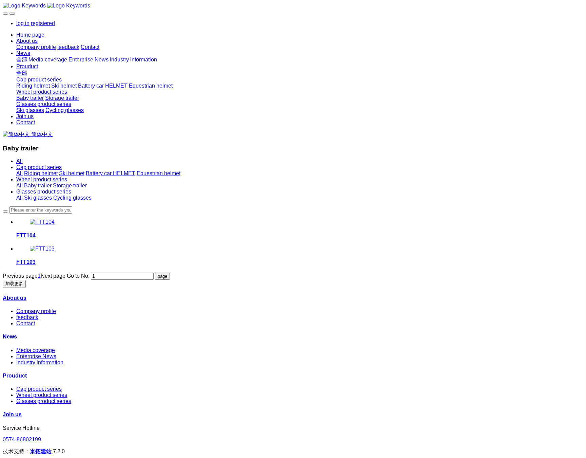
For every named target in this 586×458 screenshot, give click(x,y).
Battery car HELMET (110, 173)
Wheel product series (41, 179)
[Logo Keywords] (293, 6)
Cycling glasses (72, 198)
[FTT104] (42, 222)
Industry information (39, 362)
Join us (12, 414)
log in (23, 23)
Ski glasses (38, 198)
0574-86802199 (22, 439)
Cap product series (39, 167)
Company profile (36, 311)
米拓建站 (41, 451)
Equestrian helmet (158, 173)
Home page (30, 35)
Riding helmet (41, 173)
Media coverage (35, 350)
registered (43, 23)
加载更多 (14, 283)
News (10, 337)
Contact (25, 323)
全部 (21, 59)
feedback (27, 317)
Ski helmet (71, 173)
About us (14, 298)
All (19, 161)
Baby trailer (38, 185)
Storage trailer (70, 185)
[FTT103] (42, 249)
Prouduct (15, 376)
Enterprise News (36, 356)
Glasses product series (43, 192)
